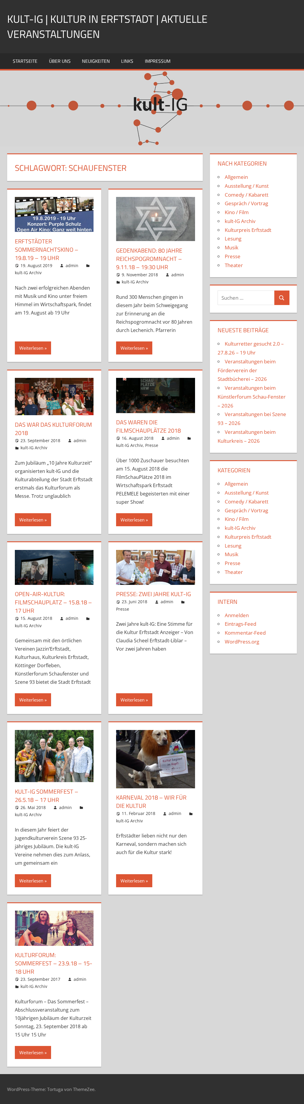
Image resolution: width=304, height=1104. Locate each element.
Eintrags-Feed (240, 623)
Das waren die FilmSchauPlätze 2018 (148, 426)
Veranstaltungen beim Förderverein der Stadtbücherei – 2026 (247, 370)
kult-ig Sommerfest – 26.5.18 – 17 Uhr (46, 795)
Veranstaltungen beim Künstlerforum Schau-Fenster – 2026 (252, 396)
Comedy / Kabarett (246, 194)
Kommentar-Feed (245, 632)
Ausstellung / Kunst (247, 185)
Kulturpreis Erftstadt (248, 230)
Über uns (60, 61)
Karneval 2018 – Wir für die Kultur (151, 801)
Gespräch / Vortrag (246, 203)
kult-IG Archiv (28, 272)
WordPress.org (242, 641)
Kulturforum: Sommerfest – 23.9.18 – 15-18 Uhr (53, 963)
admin (72, 265)
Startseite (25, 61)
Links (127, 61)
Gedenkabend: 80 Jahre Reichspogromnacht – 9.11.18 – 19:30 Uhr (149, 259)
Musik (231, 247)
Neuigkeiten (96, 61)
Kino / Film (237, 212)
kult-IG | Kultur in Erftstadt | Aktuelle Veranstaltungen (107, 26)
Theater (234, 265)
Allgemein (236, 177)
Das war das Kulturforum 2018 (53, 428)
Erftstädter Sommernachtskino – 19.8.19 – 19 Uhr (46, 249)
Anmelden (237, 615)
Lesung (233, 238)
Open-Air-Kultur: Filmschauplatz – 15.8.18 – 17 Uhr (53, 602)
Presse (151, 445)
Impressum (157, 61)
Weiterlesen (31, 348)
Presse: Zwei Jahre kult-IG (153, 593)
